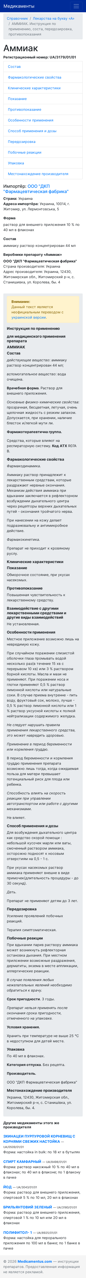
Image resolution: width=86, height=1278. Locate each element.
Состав (14, 66)
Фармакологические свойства (34, 77)
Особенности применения (30, 120)
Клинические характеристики (34, 88)
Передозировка (22, 141)
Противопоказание (24, 109)
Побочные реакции (24, 152)
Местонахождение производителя (38, 174)
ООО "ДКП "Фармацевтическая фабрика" (36, 189)
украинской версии (28, 317)
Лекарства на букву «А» (54, 18)
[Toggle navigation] (76, 6)
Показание (17, 99)
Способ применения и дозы (32, 131)
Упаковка (16, 163)
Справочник (17, 18)
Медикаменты (19, 6)
